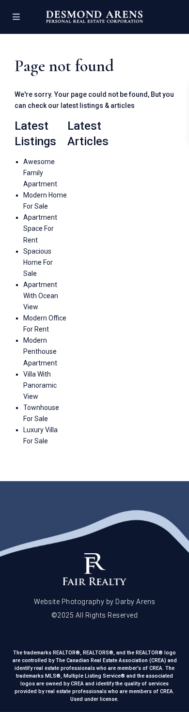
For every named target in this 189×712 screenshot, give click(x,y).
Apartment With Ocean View (40, 296)
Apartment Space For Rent (40, 228)
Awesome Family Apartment (40, 173)
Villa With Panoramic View (40, 385)
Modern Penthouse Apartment (40, 351)
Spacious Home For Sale (38, 262)
